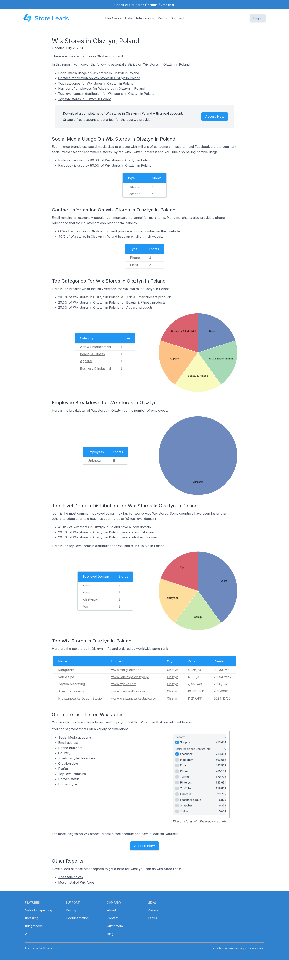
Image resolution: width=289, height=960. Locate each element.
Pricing (163, 18)
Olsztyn (172, 670)
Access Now (214, 116)
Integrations (145, 18)
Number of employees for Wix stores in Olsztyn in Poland (101, 88)
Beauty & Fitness (92, 354)
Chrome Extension (159, 5)
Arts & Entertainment (95, 347)
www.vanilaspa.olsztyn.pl (130, 677)
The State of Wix (70, 877)
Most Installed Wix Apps (76, 882)
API (27, 934)
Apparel (86, 361)
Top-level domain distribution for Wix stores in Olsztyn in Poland (106, 94)
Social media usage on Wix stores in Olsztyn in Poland (98, 73)
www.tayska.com (123, 684)
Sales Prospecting (38, 910)
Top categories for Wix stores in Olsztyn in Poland (95, 83)
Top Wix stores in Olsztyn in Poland (84, 99)
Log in (257, 18)
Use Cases (113, 18)
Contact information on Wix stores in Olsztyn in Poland (99, 78)
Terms (152, 918)
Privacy (153, 910)
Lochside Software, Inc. (42, 948)
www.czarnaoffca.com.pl (129, 691)
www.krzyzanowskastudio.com (134, 698)
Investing (31, 918)
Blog (110, 934)
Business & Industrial (95, 368)
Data (128, 18)
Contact (178, 18)
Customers (115, 926)
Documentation (77, 918)
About (111, 910)
